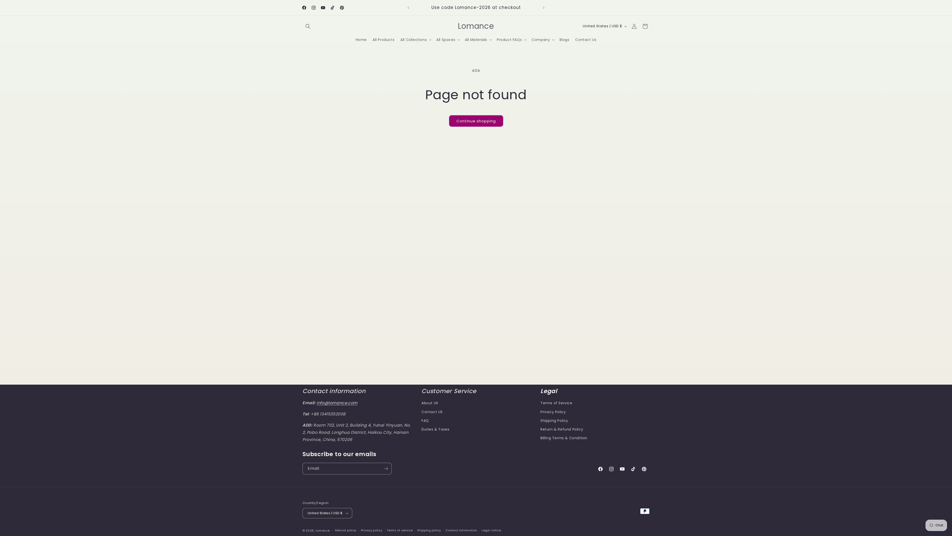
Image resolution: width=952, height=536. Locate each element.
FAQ (425, 420)
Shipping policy (429, 530)
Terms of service (400, 530)
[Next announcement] (543, 7)
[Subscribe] (386, 468)
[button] (307, 26)
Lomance (323, 531)
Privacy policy (371, 530)
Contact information (461, 530)
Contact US (432, 411)
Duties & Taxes (435, 429)
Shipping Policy (554, 420)
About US (429, 403)
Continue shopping (476, 121)
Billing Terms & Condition (563, 438)
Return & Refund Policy (561, 429)
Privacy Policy (553, 411)
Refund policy (345, 530)
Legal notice (491, 530)
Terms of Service (556, 403)
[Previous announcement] (408, 7)
